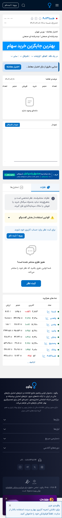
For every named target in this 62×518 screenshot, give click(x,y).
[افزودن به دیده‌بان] (40, 18)
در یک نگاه (53, 56)
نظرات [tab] (43, 187)
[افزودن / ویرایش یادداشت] (36, 18)
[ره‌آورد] (49, 5)
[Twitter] (35, 467)
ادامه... (31, 362)
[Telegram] (27, 467)
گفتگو (44, 56)
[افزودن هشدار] (32, 18)
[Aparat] (42, 467)
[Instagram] (20, 467)
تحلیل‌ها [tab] (14, 187)
